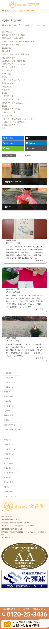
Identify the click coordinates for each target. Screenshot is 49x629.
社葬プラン (9, 387)
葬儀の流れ (8, 401)
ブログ (19, 155)
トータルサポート (10, 406)
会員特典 (7, 411)
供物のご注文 (8, 415)
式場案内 (7, 392)
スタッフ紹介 (8, 396)
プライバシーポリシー (12, 429)
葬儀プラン (8, 373)
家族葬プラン (10, 378)
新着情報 (28, 155)
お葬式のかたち (9, 425)
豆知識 (6, 420)
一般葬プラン (10, 382)
